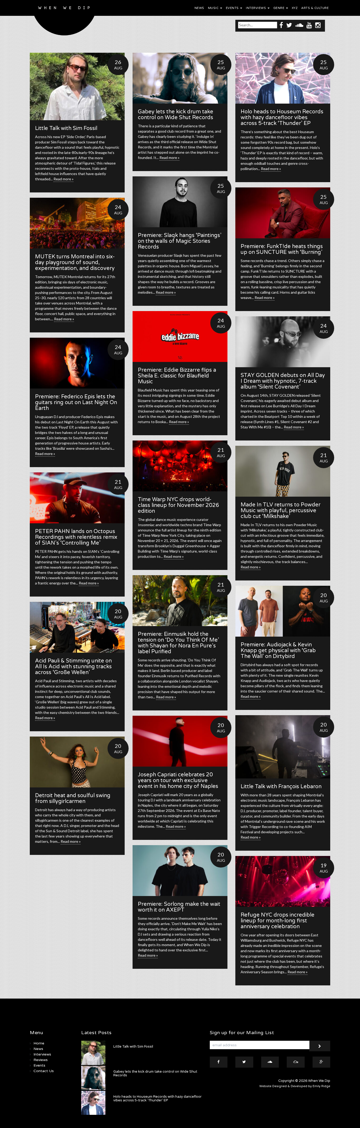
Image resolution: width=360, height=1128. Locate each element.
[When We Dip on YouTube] (309, 25)
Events (233, 8)
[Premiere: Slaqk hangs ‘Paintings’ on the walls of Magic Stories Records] (180, 201)
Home (38, 1043)
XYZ (295, 8)
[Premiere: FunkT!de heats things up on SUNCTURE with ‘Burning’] (282, 212)
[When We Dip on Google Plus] (321, 1062)
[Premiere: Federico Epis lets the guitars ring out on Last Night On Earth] (77, 363)
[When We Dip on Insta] (318, 25)
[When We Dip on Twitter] (289, 25)
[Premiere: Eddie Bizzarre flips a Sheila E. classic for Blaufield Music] (180, 336)
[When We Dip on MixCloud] (296, 1062)
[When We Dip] (64, 19)
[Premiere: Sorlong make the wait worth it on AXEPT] (180, 870)
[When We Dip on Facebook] (281, 25)
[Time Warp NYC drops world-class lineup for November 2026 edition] (180, 465)
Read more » (63, 179)
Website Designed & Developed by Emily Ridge (294, 1086)
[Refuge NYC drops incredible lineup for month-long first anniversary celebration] (282, 881)
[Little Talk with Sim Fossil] (77, 86)
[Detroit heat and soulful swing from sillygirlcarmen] (77, 762)
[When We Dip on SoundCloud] (299, 25)
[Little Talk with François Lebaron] (282, 746)
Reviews (40, 1060)
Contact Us (43, 1071)
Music (214, 8)
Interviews (256, 8)
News (199, 8)
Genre (279, 8)
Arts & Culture (315, 8)
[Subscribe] (319, 1046)
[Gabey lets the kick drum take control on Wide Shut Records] (180, 78)
